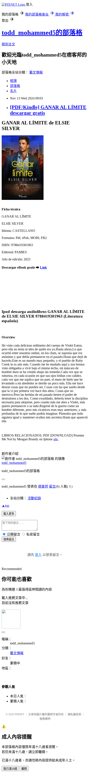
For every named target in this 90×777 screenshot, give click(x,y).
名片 (13, 91)
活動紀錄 (34, 498)
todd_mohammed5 (14, 462)
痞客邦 (43, 486)
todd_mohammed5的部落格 (42, 32)
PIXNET (19, 714)
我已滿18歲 (10, 768)
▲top (5, 505)
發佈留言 (8, 539)
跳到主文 (8, 44)
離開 (24, 768)
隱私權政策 (74, 714)
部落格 (15, 86)
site (55, 439)
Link (43, 267)
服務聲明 (45, 718)
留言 (52, 486)
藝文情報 (36, 72)
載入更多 (8, 513)
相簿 (13, 81)
